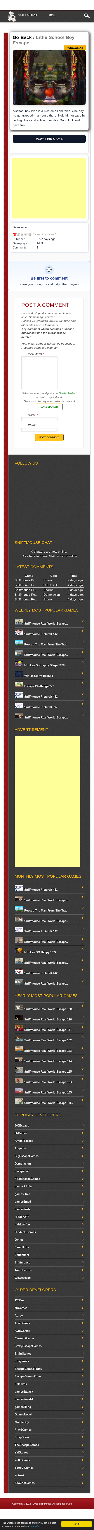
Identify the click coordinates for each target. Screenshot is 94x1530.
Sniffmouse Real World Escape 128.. (48, 1050)
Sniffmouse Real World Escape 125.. (48, 1071)
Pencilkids (22, 1247)
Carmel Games (25, 1338)
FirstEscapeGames (27, 1178)
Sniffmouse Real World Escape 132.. (48, 1040)
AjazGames (22, 1323)
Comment (36, 354)
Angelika (20, 1148)
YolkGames (22, 1460)
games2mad (23, 1201)
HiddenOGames (25, 1232)
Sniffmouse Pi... (25, 580)
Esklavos (21, 1384)
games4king (23, 1406)
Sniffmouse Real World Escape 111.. (48, 1103)
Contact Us (84, 1514)
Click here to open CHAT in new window (49, 556)
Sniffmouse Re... (26, 594)
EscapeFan (22, 1171)
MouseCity (22, 1422)
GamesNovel (23, 1414)
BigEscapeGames (26, 1156)
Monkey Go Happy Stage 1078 (43, 665)
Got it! (76, 1523)
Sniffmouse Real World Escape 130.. (48, 1009)
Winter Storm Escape (38, 675)
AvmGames (22, 1330)
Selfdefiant (22, 1255)
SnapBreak (22, 1437)
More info (34, 1526)
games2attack (24, 1391)
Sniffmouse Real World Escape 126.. (48, 1019)
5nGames (21, 1308)
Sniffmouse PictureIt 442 (40, 634)
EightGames (23, 1353)
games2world (24, 1399)
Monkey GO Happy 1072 (39, 952)
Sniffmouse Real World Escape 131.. (48, 1030)
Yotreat (19, 1475)
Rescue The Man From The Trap (45, 644)
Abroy (19, 1315)
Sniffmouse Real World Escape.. (45, 623)
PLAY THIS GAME (49, 138)
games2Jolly (23, 1186)
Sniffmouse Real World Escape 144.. (48, 1061)
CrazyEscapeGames (28, 1346)
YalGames (21, 1452)
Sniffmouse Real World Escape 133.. (48, 1082)
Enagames (22, 1361)
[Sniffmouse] (12, 21)
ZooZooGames (25, 1483)
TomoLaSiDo (23, 1270)
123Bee (19, 1300)
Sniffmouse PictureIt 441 (40, 696)
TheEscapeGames (27, 1445)
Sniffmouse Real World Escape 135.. (48, 1092)
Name (33, 415)
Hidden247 (22, 1216)
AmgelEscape (24, 1140)
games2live (22, 1194)
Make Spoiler (49, 406)
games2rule (22, 1209)
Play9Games (23, 1429)
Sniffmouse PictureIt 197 (40, 707)
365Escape (22, 1125)
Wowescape (23, 1277)
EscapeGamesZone (28, 1376)
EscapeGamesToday (28, 1368)
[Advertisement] (49, 188)
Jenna (19, 1239)
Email (32, 425)
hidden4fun (22, 1224)
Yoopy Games (24, 1467)
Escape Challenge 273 (38, 686)
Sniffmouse (28, 15)
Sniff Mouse (45, 1503)
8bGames (21, 1133)
